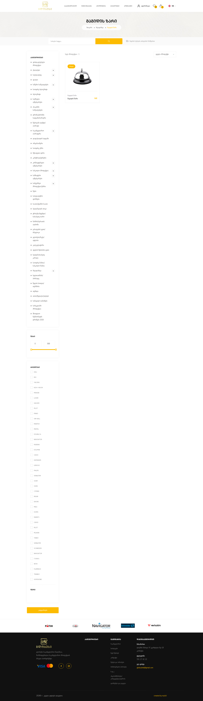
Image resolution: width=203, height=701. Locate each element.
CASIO (36, 455)
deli (35, 372)
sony (36, 481)
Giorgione (38, 579)
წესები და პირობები (117, 662)
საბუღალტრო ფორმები (38, 197)
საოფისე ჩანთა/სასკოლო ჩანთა (39, 264)
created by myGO (160, 696)
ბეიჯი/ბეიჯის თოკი (40, 209)
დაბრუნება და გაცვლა (118, 683)
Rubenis (37, 444)
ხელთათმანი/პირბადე (38, 277)
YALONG (37, 382)
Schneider (38, 548)
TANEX (36, 538)
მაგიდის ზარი (112, 27)
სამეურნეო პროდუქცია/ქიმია (39, 184)
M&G (35, 507)
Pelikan (36, 533)
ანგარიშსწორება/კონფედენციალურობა (118, 677)
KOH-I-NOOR (38, 387)
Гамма (36, 559)
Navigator (38, 553)
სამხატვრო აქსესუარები (37, 177)
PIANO (36, 413)
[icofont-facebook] (61, 666)
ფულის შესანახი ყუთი (41, 250)
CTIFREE (36, 491)
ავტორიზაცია (145, 6)
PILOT (36, 408)
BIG (35, 377)
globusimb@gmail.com (145, 668)
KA (173, 6)
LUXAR (36, 398)
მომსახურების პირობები (119, 667)
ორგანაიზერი (38, 143)
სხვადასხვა (99, 27)
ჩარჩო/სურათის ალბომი (39, 223)
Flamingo (37, 569)
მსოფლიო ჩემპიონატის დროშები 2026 (38, 317)
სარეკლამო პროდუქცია (37, 307)
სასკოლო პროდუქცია (41, 171)
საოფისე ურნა (38, 148)
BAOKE (36, 501)
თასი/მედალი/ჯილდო (41, 296)
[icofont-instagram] (68, 666)
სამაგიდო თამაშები (40, 301)
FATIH (35, 564)
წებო (34, 191)
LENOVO (37, 465)
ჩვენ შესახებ (86, 6)
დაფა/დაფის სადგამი (41, 139)
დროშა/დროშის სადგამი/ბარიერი (39, 116)
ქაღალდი (36, 70)
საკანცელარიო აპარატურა (38, 132)
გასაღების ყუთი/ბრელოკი (39, 231)
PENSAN (36, 393)
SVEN (36, 486)
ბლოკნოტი (37, 94)
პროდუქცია (101, 6)
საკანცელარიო (70, 6)
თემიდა (35, 291)
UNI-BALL (37, 419)
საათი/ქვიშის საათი (40, 204)
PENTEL (36, 429)
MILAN (36, 496)
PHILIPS (36, 470)
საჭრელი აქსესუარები (37, 100)
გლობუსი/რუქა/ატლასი (38, 238)
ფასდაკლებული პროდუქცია (39, 63)
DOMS (36, 512)
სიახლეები (114, 6)
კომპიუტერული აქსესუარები (38, 164)
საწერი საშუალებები (40, 85)
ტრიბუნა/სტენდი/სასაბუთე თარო (39, 215)
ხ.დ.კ (112, 672)
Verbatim (37, 543)
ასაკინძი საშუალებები (38, 108)
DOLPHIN (37, 450)
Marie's (36, 517)
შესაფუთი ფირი (39, 153)
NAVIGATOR (38, 439)
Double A (37, 434)
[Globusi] (39, 9)
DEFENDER (37, 460)
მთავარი (89, 27)
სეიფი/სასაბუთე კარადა (39, 256)
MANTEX (37, 424)
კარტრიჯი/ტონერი (39, 158)
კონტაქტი (128, 6)
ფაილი (35, 80)
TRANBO (37, 574)
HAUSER (36, 403)
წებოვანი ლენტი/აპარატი (39, 124)
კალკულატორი (38, 245)
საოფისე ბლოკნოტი (40, 89)
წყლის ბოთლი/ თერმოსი (38, 284)
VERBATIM (37, 476)
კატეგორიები (42, 610)
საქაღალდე (37, 75)
